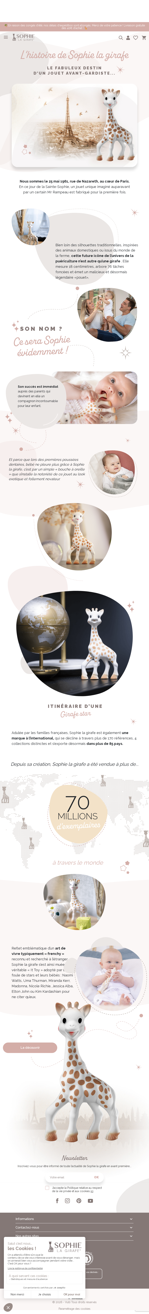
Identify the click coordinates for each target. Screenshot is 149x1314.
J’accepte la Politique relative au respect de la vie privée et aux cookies (77, 1189)
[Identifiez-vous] (128, 37)
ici (92, 1191)
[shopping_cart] (144, 37)
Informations (25, 1219)
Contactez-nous (27, 1227)
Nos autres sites (27, 1236)
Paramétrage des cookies (74, 1308)
